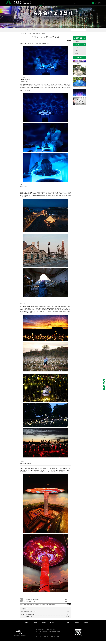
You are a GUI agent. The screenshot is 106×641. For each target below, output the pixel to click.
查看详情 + (67, 599)
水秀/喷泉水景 (79, 90)
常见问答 (77, 50)
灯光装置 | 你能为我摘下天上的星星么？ (39, 33)
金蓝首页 (40, 3)
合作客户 (77, 53)
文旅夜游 (49, 3)
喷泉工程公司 (54, 29)
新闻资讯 (67, 3)
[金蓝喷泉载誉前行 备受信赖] (53, 27)
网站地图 (86, 622)
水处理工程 (79, 78)
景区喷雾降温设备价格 (36, 29)
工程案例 (62, 3)
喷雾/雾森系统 (79, 66)
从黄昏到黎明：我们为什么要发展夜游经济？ (31, 599)
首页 (26, 33)
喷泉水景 (45, 3)
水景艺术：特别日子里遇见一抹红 (30, 601)
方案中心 (58, 3)
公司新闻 (77, 47)
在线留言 (77, 622)
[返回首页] (104, 388)
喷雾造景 (54, 3)
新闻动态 (29, 33)
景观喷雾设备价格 (28, 29)
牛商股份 (44, 636)
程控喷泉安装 (43, 29)
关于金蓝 (71, 3)
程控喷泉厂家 (48, 29)
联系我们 (76, 3)
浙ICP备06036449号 (21, 636)
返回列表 (69, 40)
